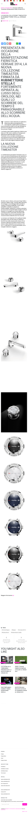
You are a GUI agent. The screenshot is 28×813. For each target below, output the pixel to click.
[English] (4, 0)
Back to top (24, 811)
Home (2, 7)
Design (2, 753)
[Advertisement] (14, 185)
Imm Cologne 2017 (4, 783)
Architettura (3, 766)
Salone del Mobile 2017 (5, 781)
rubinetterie (6, 632)
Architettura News (4, 770)
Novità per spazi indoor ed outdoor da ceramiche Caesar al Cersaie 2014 (21, 690)
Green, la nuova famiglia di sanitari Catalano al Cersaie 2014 (21, 669)
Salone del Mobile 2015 (5, 789)
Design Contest (4, 760)
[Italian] (14, 0)
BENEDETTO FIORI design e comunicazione (13, 808)
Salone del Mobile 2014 (5, 793)
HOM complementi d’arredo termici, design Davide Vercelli (6, 690)
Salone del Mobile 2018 (5, 779)
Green (2, 758)
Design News (3, 756)
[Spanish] (23, 0)
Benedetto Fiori (5, 20)
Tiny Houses (3, 772)
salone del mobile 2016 (5, 785)
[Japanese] (17, 0)
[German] (10, 0)
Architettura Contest (4, 768)
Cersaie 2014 (8, 7)
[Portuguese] (20, 0)
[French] (7, 0)
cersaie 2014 (22, 630)
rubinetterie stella (16, 632)
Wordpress (3, 809)
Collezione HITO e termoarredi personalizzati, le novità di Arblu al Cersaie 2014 (6, 670)
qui (13, 595)
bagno (14, 630)
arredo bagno (6, 630)
